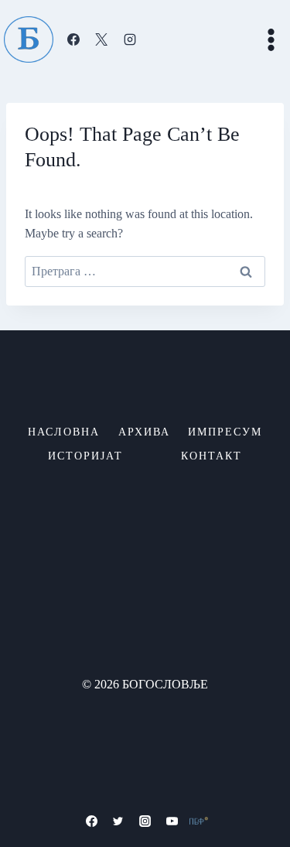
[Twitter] (118, 820)
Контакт (211, 456)
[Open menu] (270, 39)
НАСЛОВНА (64, 432)
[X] (101, 39)
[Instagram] (130, 39)
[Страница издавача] (198, 820)
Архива (144, 432)
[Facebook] (73, 39)
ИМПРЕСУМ (225, 432)
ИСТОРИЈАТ (85, 456)
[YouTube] (171, 820)
